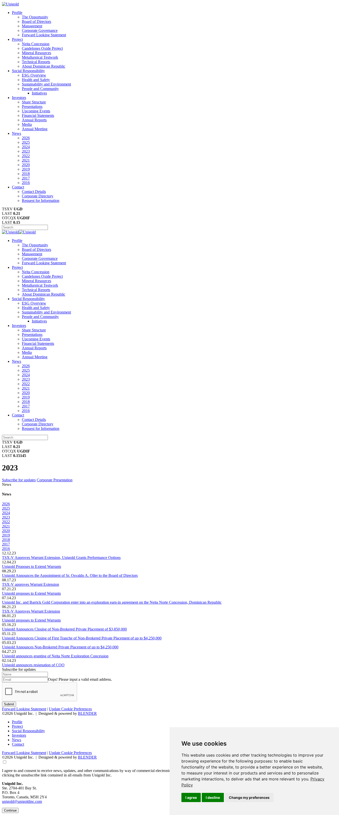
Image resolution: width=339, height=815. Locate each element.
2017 (26, 178)
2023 (26, 151)
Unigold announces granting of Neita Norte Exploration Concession (55, 656)
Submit (9, 704)
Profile (17, 12)
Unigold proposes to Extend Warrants (31, 593)
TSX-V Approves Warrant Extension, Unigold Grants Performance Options (61, 557)
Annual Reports (34, 120)
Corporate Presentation (54, 480)
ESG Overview (34, 75)
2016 (26, 183)
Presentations (32, 106)
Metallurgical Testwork (40, 57)
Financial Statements (38, 115)
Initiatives (39, 93)
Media (27, 124)
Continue (10, 810)
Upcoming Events (36, 111)
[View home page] (10, 4)
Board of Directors (36, 21)
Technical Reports (36, 62)
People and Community (40, 89)
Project (17, 39)
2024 (26, 147)
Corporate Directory (37, 196)
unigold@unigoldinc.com (22, 801)
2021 (26, 160)
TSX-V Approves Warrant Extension (31, 611)
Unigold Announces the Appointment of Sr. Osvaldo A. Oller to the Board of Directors (70, 575)
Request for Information (40, 200)
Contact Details (34, 191)
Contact (18, 187)
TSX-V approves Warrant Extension (30, 584)
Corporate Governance (40, 30)
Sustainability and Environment (46, 84)
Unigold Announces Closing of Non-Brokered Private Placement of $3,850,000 (64, 629)
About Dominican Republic (43, 66)
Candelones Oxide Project (42, 48)
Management (32, 26)
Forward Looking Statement (44, 35)
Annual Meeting (34, 129)
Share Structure (34, 102)
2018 (26, 174)
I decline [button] (213, 797)
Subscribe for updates (19, 480)
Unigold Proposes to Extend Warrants (31, 566)
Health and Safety (36, 80)
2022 (26, 156)
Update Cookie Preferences (70, 709)
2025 (26, 142)
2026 (26, 138)
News (16, 133)
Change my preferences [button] (249, 797)
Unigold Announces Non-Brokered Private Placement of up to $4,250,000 (60, 647)
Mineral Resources (36, 53)
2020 (26, 165)
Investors (19, 97)
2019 (26, 169)
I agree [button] (191, 797)
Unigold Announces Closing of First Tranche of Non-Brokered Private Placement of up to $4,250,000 (82, 638)
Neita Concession (35, 44)
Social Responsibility (28, 71)
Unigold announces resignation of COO (33, 665)
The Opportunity (35, 17)
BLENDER (87, 713)
